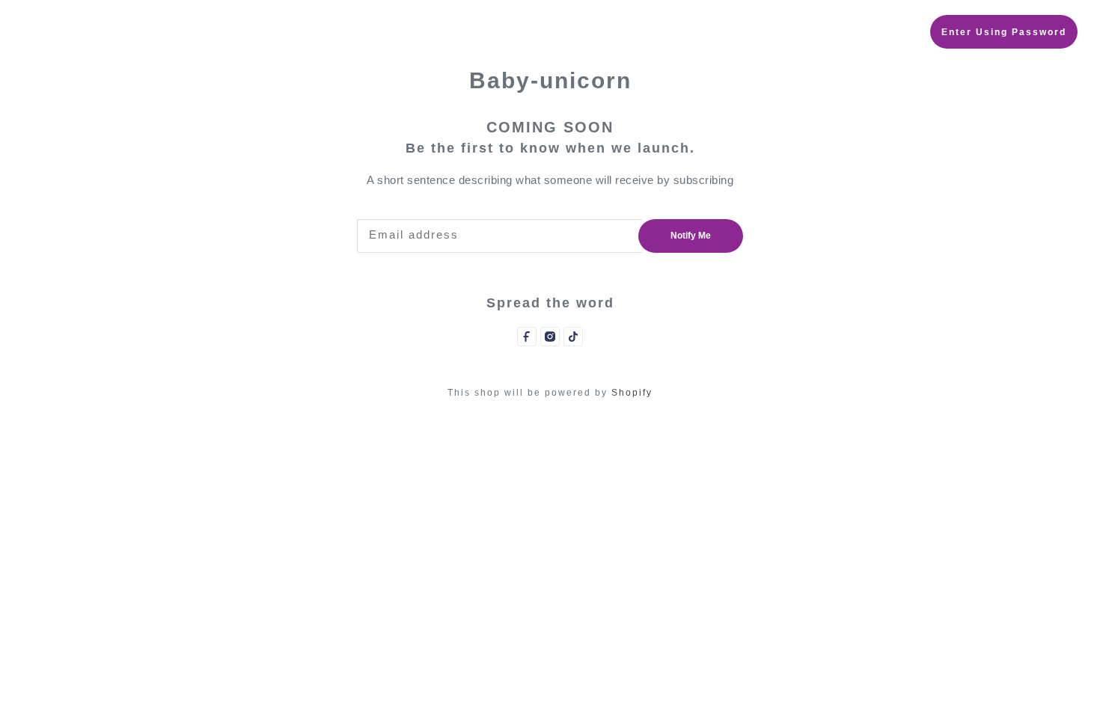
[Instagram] (550, 336)
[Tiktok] (573, 336)
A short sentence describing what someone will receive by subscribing (550, 180)
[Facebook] (527, 336)
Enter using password (1003, 32)
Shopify (632, 392)
